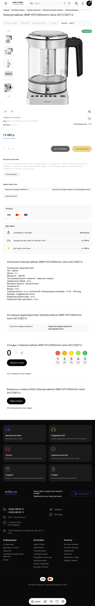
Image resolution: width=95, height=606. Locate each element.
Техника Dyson (40, 551)
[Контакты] (76, 3)
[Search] (64, 3)
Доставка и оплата (11, 547)
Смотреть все (11, 196)
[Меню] (6, 3)
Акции (5, 559)
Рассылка (68, 554)
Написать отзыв (17, 362)
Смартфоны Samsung (43, 557)
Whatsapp (58, 514)
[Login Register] (82, 3)
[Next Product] (12, 111)
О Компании (8, 544)
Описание (24, 23)
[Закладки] (57, 601)
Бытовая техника (41, 567)
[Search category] (31, 3)
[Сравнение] (63, 601)
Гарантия (7, 551)
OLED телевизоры (41, 563)
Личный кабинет (71, 544)
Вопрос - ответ (68, 23)
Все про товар (11, 23)
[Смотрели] (45, 601)
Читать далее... (11, 174)
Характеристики (39, 23)
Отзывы (54, 23)
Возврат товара (70, 560)
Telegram (58, 509)
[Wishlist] (89, 118)
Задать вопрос (16, 401)
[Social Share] (89, 111)
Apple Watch (39, 547)
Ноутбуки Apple (40, 560)
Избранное (68, 551)
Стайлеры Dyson (41, 554)
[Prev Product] (5, 111)
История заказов (71, 547)
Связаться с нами (71, 557)
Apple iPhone (39, 544)
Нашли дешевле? (9, 138)
